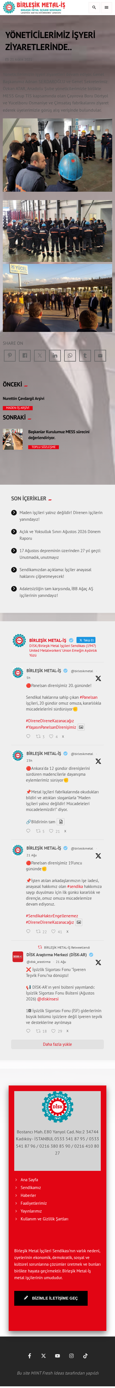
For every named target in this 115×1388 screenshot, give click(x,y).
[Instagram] (71, 1355)
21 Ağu (32, 855)
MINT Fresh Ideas (47, 1373)
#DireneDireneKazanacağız (50, 720)
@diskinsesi (48, 999)
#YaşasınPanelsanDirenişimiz (51, 727)
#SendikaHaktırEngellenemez (52, 915)
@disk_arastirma (39, 962)
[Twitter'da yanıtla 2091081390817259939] (30, 737)
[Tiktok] (85, 1355)
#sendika (75, 886)
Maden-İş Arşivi (17, 408)
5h (28, 678)
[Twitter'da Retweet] (40, 947)
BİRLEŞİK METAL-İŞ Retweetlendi (67, 947)
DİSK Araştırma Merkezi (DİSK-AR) (57, 954)
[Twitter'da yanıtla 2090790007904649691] (30, 932)
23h (29, 760)
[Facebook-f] (29, 1355)
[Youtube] (57, 1355)
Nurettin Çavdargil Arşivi (23, 398)
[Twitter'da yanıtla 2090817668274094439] (30, 831)
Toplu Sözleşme (44, 447)
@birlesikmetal (82, 671)
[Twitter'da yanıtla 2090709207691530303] (30, 1031)
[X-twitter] (43, 1355)
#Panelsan (88, 697)
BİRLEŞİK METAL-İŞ (44, 670)
